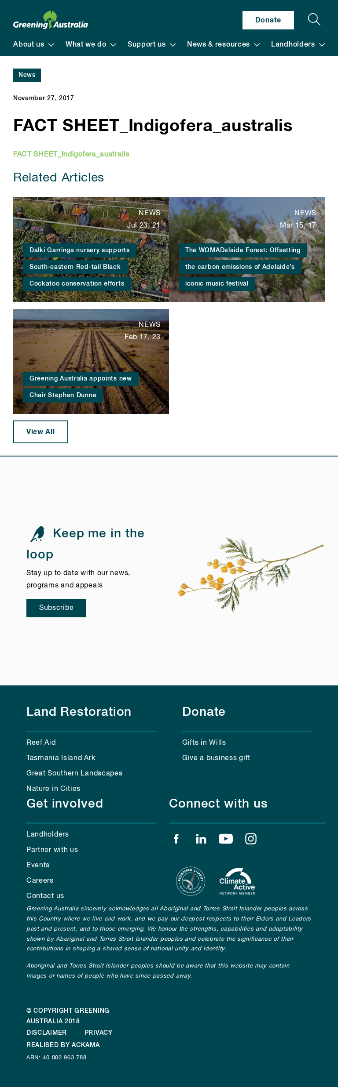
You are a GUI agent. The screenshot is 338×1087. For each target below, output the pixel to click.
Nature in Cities (53, 789)
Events (38, 865)
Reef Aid (41, 742)
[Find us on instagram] (251, 841)
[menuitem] (33, 44)
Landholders (293, 44)
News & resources (218, 44)
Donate (268, 20)
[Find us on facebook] (176, 841)
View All (40, 431)
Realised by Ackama (63, 1045)
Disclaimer (46, 1033)
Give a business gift (216, 758)
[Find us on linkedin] (201, 841)
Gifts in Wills (204, 742)
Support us (147, 44)
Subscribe (56, 608)
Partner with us (52, 850)
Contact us (45, 896)
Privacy (98, 1033)
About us (28, 44)
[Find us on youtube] (226, 841)
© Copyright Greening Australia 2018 (68, 1016)
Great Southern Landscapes (74, 773)
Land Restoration (79, 712)
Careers (40, 880)
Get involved (64, 804)
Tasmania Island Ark (60, 758)
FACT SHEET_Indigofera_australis (71, 154)
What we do (86, 44)
